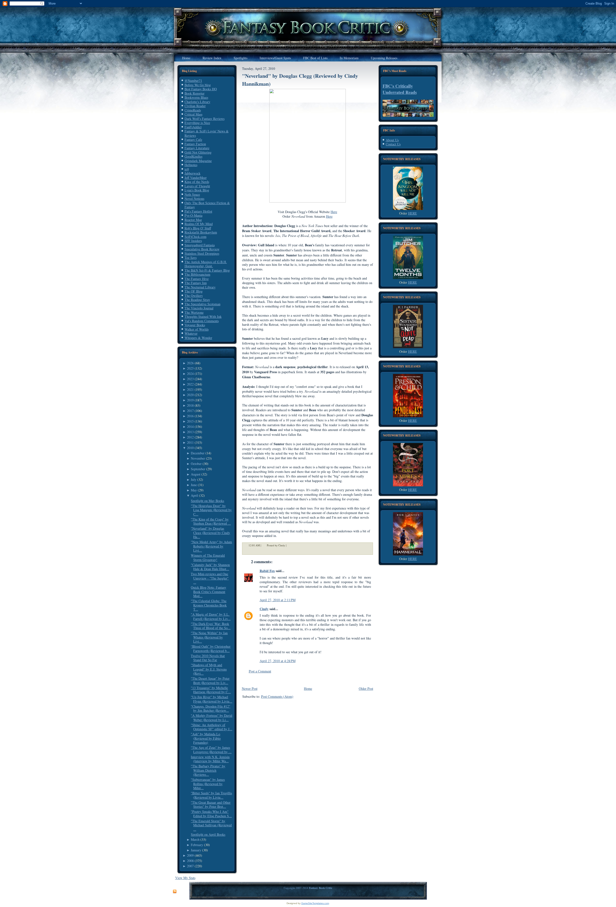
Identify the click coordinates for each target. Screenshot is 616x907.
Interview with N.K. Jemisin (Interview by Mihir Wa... (210, 759)
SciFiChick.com (195, 236)
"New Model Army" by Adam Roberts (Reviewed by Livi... (211, 546)
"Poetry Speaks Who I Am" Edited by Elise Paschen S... (211, 813)
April (194, 495)
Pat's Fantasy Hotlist (198, 211)
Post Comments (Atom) (277, 696)
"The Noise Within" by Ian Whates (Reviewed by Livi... (209, 637)
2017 (190, 410)
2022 (190, 384)
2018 (190, 405)
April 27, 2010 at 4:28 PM (277, 661)
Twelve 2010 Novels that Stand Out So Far (208, 657)
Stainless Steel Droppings (202, 253)
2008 (190, 860)
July (193, 479)
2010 (190, 447)
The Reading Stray (197, 299)
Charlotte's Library (197, 101)
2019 (190, 400)
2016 (190, 416)
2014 (190, 426)
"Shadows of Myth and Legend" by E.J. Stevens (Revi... (209, 669)
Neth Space (192, 194)
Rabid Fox (267, 570)
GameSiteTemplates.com (315, 903)
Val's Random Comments (202, 321)
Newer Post (249, 688)
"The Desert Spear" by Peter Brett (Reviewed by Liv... (210, 680)
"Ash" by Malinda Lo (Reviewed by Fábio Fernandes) (206, 738)
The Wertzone (194, 312)
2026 (190, 363)
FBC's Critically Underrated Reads (400, 89)
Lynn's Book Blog (197, 190)
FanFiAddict (193, 127)
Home (308, 688)
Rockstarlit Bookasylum (201, 232)
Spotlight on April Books (208, 834)
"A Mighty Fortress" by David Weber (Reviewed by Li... (211, 717)
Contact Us (393, 144)
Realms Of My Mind (199, 224)
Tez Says (191, 257)
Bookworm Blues (196, 97)
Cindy (264, 608)
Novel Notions (194, 198)
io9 (187, 169)
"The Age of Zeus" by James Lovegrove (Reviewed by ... (211, 749)
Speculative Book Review (202, 249)
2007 (190, 866)
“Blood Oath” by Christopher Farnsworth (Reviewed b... (211, 648)
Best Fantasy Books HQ (201, 89)
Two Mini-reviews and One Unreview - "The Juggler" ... (210, 578)
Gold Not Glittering (198, 152)
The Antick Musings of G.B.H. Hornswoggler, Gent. (206, 264)
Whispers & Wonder (198, 337)
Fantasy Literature (197, 148)
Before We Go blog (198, 85)
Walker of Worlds (197, 329)
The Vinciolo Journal (199, 308)
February (197, 844)
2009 (190, 855)
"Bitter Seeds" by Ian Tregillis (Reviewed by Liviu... (211, 795)
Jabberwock (192, 173)
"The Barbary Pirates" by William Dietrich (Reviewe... (208, 770)
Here (334, 211)
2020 (190, 394)
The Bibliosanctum (197, 274)
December (198, 453)
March (195, 839)
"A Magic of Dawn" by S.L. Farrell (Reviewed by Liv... (211, 616)
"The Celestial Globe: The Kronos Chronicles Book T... (209, 605)
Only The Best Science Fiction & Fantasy (207, 205)
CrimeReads (193, 110)
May (194, 490)
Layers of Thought (197, 186)
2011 (190, 442)
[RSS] (175, 892)
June (194, 485)
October (196, 463)
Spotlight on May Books (207, 500)
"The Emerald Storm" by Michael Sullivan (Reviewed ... (211, 825)
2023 (190, 379)
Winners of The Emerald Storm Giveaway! (208, 557)
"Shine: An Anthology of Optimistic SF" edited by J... (211, 727)
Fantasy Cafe (193, 139)
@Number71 (193, 80)
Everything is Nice (197, 122)
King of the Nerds (197, 181)
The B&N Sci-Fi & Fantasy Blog (207, 270)
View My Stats (185, 877)
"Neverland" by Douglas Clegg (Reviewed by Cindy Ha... (210, 532)
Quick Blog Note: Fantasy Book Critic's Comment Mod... (208, 591)
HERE (412, 213)
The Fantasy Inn (196, 283)
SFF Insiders (193, 240)
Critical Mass (193, 114)
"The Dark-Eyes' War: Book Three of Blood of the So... (211, 625)
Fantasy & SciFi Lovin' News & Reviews (207, 133)
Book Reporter (195, 93)
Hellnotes (191, 165)
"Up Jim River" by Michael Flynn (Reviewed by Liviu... (211, 699)
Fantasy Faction (195, 144)
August (195, 474)
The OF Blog (194, 291)
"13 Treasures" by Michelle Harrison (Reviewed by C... (211, 689)
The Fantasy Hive (197, 278)
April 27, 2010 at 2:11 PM (277, 600)
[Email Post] (289, 545)
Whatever (191, 333)
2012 (190, 437)
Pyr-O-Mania (193, 215)
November (198, 458)
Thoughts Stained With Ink (203, 316)
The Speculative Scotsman (202, 304)
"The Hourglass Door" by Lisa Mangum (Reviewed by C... (211, 509)
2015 (190, 421)
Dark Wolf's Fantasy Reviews (205, 118)
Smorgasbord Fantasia (200, 245)
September (198, 469)
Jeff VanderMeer (196, 177)
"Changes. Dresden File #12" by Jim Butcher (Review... (210, 708)
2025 (190, 368)
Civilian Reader (195, 106)
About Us (392, 140)
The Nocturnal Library (200, 287)
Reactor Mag (193, 219)
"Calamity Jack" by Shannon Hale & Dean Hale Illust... (210, 566)
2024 (190, 373)
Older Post (366, 688)
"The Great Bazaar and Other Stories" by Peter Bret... (211, 804)
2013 (190, 432)
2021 (190, 389)
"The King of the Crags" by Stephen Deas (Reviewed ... (211, 521)
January (196, 850)
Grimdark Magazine (198, 160)
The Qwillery (194, 295)
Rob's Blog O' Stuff (198, 228)
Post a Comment (260, 671)
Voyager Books (195, 325)
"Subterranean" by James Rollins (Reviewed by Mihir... (208, 783)
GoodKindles (193, 156)
